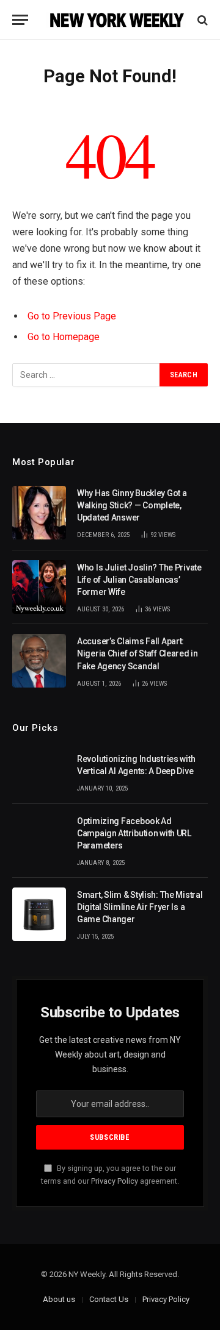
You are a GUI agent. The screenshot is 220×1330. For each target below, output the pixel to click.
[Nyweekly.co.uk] (116, 20)
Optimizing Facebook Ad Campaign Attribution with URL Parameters (134, 833)
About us (59, 1299)
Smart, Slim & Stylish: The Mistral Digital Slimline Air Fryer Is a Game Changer (139, 907)
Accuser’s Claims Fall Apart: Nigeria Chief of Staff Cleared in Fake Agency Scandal (137, 653)
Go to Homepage (64, 337)
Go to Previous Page (72, 316)
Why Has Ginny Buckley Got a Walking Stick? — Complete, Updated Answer (131, 505)
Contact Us (108, 1299)
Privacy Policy (114, 1181)
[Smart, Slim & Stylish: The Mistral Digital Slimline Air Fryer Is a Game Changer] (39, 914)
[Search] (201, 20)
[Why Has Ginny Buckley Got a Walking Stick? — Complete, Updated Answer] (39, 512)
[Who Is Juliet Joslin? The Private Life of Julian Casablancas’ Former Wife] (39, 587)
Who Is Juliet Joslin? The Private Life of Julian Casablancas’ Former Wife (139, 580)
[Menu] (20, 20)
